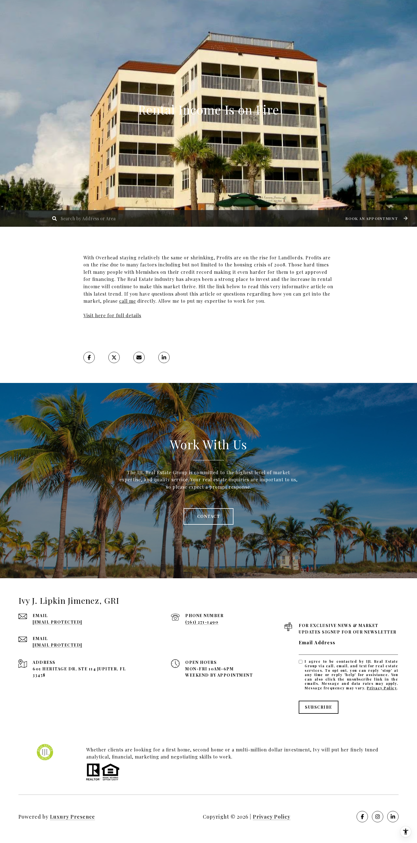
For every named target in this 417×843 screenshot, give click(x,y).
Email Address (317, 642)
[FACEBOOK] (362, 816)
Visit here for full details (112, 315)
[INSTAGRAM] (377, 816)
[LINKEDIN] (393, 816)
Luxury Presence (72, 816)
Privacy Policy (382, 688)
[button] (376, 218)
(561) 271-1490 (201, 622)
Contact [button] (208, 516)
